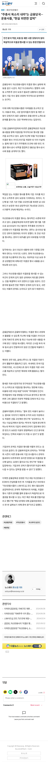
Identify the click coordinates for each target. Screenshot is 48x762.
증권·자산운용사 (12, 10)
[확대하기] (24, 49)
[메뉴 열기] (34, 3)
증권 (3, 10)
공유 (42, 29)
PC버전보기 (24, 758)
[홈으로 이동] (7, 3)
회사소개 (24, 753)
